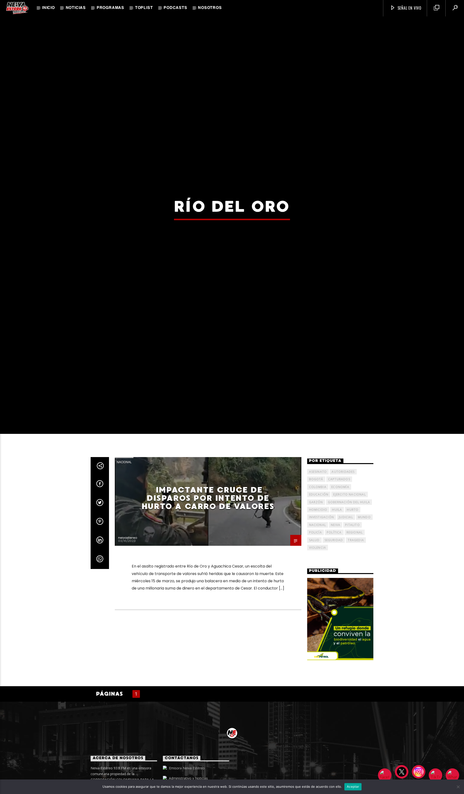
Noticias (76, 8)
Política (334, 563)
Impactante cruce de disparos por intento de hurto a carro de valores (208, 528)
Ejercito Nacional (349, 524)
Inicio (48, 8)
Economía (340, 517)
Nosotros (210, 8)
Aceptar (353, 786)
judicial (346, 547)
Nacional (124, 492)
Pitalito (352, 555)
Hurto (352, 540)
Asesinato (318, 502)
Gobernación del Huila (349, 532)
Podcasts (175, 8)
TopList (144, 8)
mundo (364, 547)
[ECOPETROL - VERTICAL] (340, 649)
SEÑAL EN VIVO (408, 8)
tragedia (356, 570)
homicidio (318, 540)
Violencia (317, 577)
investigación (321, 547)
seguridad (334, 570)
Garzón (316, 532)
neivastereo (127, 568)
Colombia (318, 517)
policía (315, 563)
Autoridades (343, 502)
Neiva (335, 555)
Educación (319, 524)
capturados (339, 509)
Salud (314, 570)
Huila (337, 540)
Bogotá (316, 509)
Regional (355, 563)
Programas (110, 8)
